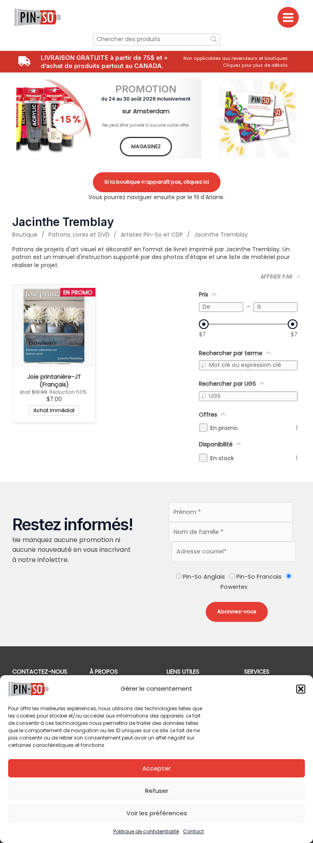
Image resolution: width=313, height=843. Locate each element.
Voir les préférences (156, 813)
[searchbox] (156, 39)
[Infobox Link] (239, 61)
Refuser (156, 790)
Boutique (24, 235)
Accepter (156, 768)
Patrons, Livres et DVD (79, 235)
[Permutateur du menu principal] (288, 17)
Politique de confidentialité (146, 831)
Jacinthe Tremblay (221, 235)
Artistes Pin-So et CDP (152, 235)
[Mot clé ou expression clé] (204, 365)
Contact (193, 831)
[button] (301, 689)
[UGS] (204, 396)
